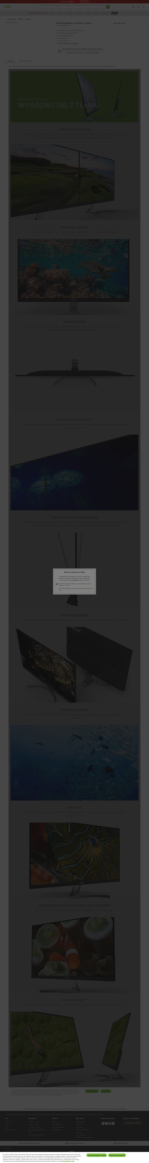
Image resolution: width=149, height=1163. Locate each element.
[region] (74, 1157)
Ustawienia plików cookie (97, 1155)
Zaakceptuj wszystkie (117, 1155)
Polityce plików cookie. (68, 1161)
